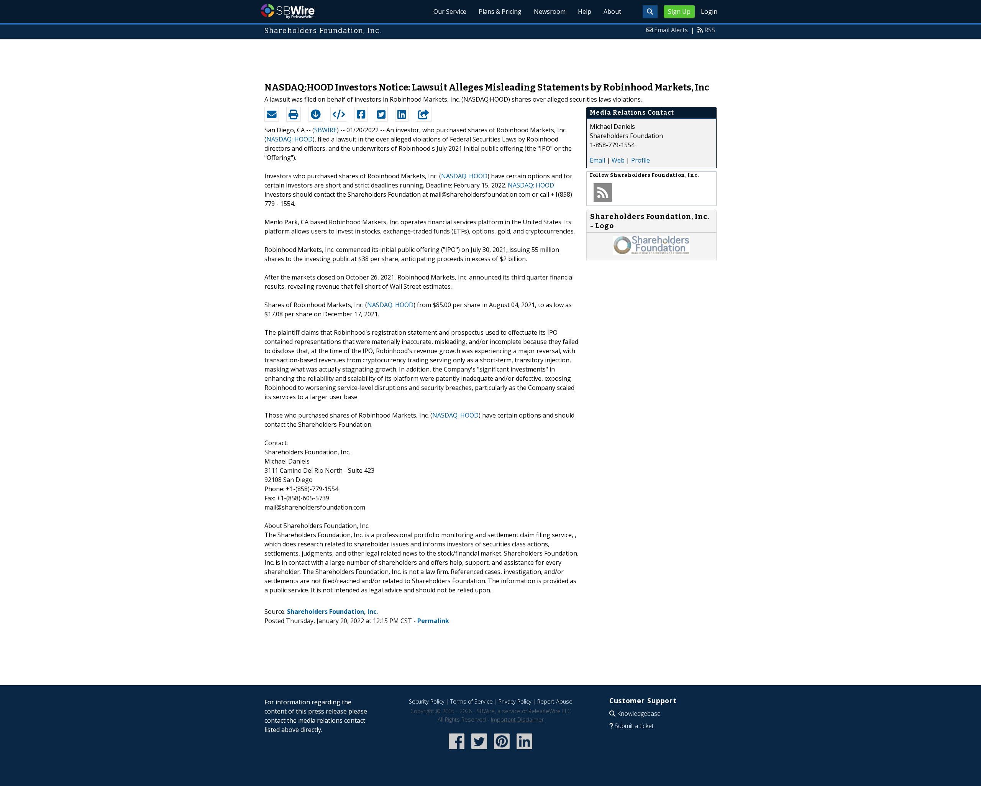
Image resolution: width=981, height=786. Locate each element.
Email (597, 160)
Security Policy (427, 701)
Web (618, 160)
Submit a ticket (634, 726)
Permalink (433, 621)
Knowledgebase (639, 713)
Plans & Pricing (500, 11)
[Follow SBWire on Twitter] (479, 749)
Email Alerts (671, 30)
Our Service (449, 11)
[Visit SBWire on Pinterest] (501, 749)
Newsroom (550, 11)
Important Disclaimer (517, 719)
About (612, 11)
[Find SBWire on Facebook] (456, 749)
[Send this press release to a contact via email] (272, 114)
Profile (640, 160)
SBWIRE (325, 130)
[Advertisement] (490, 56)
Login (709, 11)
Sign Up (679, 11)
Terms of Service (471, 701)
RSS (709, 30)
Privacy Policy (515, 701)
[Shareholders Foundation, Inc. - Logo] (651, 252)
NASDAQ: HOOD (289, 139)
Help (584, 11)
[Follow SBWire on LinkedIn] (524, 749)
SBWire (288, 11)
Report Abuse (555, 701)
